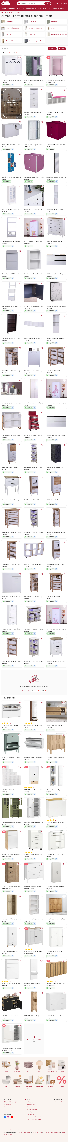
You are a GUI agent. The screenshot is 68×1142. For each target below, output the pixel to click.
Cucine (39, 8)
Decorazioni (11, 8)
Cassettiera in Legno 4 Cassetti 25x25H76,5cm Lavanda (41, 532)
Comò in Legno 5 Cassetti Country (57, 241)
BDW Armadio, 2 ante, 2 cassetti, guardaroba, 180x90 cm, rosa (43, 241)
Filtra (62, 48)
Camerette (39, 1086)
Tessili (18, 8)
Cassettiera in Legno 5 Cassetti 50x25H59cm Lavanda (41, 629)
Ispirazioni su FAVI (32, 1109)
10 (42, 702)
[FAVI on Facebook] (5, 1117)
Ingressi (50, 1086)
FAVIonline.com (7, 1129)
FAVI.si (10, 1134)
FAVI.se (50, 1132)
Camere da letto (28, 1087)
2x (10, 981)
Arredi (4, 8)
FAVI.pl (29, 1132)
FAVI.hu (39, 1132)
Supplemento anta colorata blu (12, 177)
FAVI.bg (63, 1132)
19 (64, 831)
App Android (59, 1102)
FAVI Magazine (31, 1112)
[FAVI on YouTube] (12, 1117)
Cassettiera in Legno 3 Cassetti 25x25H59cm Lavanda (41, 661)
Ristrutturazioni (31, 8)
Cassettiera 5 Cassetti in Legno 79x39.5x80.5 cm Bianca (41, 209)
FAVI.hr (45, 1132)
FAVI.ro (34, 1132)
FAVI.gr (5, 1134)
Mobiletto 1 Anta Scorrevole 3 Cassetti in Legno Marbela (19, 467)
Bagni (44, 8)
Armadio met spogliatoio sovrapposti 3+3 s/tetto (39, 145)
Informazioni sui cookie (34, 1119)
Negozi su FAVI (31, 1104)
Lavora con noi (8, 1107)
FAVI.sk (23, 1132)
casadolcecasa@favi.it (12, 1102)
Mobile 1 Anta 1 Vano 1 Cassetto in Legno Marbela (39, 500)
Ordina (53, 48)
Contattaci (7, 1104)
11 (20, 702)
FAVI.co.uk (57, 1132)
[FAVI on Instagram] (8, 1117)
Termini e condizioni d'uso (35, 1117)
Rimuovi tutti (25, 690)
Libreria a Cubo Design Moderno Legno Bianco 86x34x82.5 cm (21, 435)
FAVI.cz (18, 1132)
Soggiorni (17, 1086)
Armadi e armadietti (15, 12)
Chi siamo (30, 1102)
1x (55, 820)
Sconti (62, 1086)
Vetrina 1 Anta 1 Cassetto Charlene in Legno (15, 209)
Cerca (47, 3)
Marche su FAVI (31, 1107)
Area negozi (30, 1114)
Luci (23, 8)
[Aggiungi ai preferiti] (64, 57)
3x (10, 723)
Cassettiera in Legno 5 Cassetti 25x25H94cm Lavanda (41, 467)
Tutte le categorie (58, 9)
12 (20, 767)
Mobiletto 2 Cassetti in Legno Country (14, 500)
